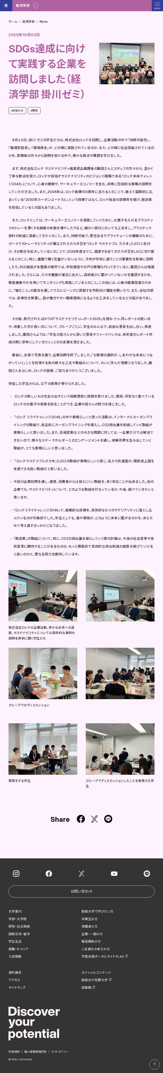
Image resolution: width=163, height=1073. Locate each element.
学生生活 (15, 941)
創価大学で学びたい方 (98, 911)
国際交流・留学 (19, 934)
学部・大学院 (17, 919)
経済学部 (28, 21)
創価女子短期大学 (95, 980)
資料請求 (15, 973)
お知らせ (17, 110)
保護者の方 (90, 926)
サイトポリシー (60, 1051)
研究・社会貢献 (19, 926)
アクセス (14, 980)
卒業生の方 (90, 919)
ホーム (12, 21)
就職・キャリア (18, 949)
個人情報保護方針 (35, 1051)
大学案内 (15, 911)
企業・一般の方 (92, 934)
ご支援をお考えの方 (96, 949)
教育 (34, 110)
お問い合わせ (81, 891)
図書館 (86, 988)
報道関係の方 (91, 941)
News (44, 21)
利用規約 (14, 1051)
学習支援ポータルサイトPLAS (103, 956)
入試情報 (15, 956)
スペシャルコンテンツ (96, 973)
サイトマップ (17, 988)
